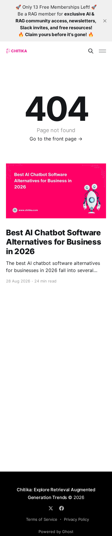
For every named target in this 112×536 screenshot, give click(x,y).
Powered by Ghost (56, 531)
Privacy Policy (76, 519)
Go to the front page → (56, 139)
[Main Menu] (102, 51)
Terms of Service (41, 519)
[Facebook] (61, 508)
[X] (50, 508)
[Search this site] (91, 51)
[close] (105, 21)
